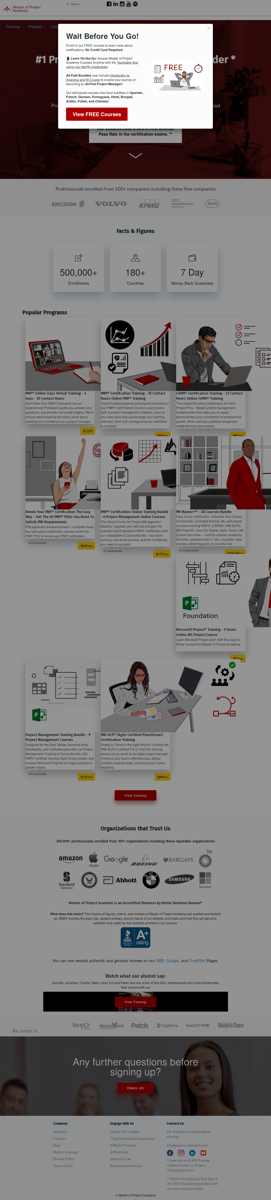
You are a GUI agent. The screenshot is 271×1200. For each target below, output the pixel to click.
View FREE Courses (97, 114)
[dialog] (135, 76)
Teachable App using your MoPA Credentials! (102, 64)
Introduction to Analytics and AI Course (98, 77)
